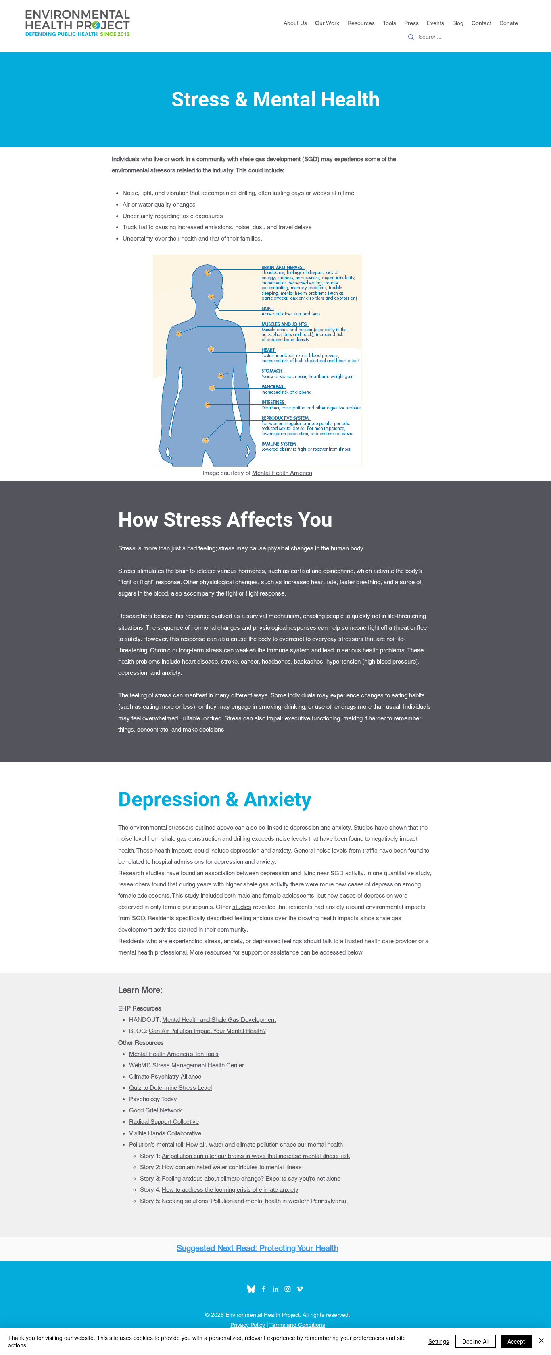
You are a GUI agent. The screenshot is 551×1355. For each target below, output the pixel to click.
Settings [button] (438, 1341)
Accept (516, 1341)
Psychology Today (153, 1099)
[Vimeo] (300, 1289)
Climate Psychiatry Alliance (165, 1076)
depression (274, 872)
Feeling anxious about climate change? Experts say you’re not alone (251, 1178)
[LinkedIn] (275, 1289)
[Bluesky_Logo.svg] (251, 1289)
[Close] (541, 1341)
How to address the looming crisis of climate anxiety (230, 1189)
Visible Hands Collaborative (165, 1133)
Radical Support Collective (164, 1121)
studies (241, 906)
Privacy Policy (247, 1325)
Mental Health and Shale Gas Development (219, 1019)
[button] (389, 23)
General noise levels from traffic (336, 850)
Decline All (475, 1341)
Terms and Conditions (297, 1325)
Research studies (141, 872)
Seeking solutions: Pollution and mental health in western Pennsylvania (254, 1200)
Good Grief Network (155, 1110)
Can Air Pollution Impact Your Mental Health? (207, 1030)
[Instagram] (288, 1289)
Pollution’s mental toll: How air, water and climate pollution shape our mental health (236, 1144)
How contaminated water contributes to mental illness (232, 1167)
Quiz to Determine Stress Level (170, 1087)
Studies (363, 827)
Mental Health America (282, 472)
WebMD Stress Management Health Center (186, 1065)
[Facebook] (263, 1289)
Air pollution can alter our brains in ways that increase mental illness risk (256, 1155)
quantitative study (407, 872)
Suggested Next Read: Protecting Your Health (257, 1248)
